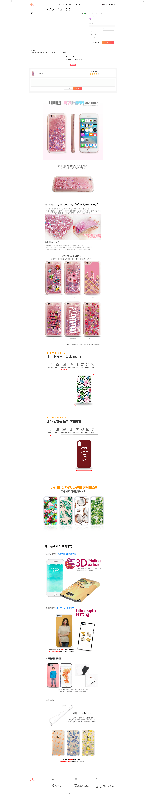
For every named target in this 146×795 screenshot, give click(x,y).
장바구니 (114, 4)
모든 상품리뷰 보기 (76, 56)
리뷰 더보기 (68, 56)
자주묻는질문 (54, 780)
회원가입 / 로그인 (139, 1)
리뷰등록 (77, 88)
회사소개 (53, 779)
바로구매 (108, 42)
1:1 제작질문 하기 (54, 781)
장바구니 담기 (96, 42)
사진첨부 (68, 88)
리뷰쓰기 (73, 64)
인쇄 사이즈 (82, 13)
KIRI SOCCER (8, 1)
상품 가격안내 (97, 14)
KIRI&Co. (2, 1)
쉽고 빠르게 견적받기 (112, 6)
